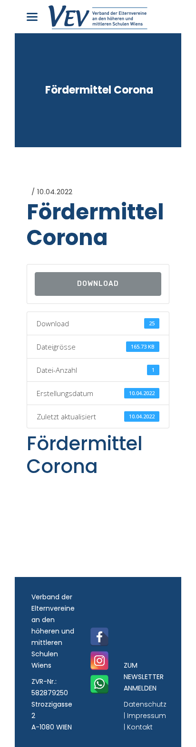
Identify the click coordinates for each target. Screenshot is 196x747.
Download (98, 284)
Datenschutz (145, 704)
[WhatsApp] (99, 684)
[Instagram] (99, 660)
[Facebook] (99, 636)
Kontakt (140, 727)
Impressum (146, 715)
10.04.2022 (54, 192)
